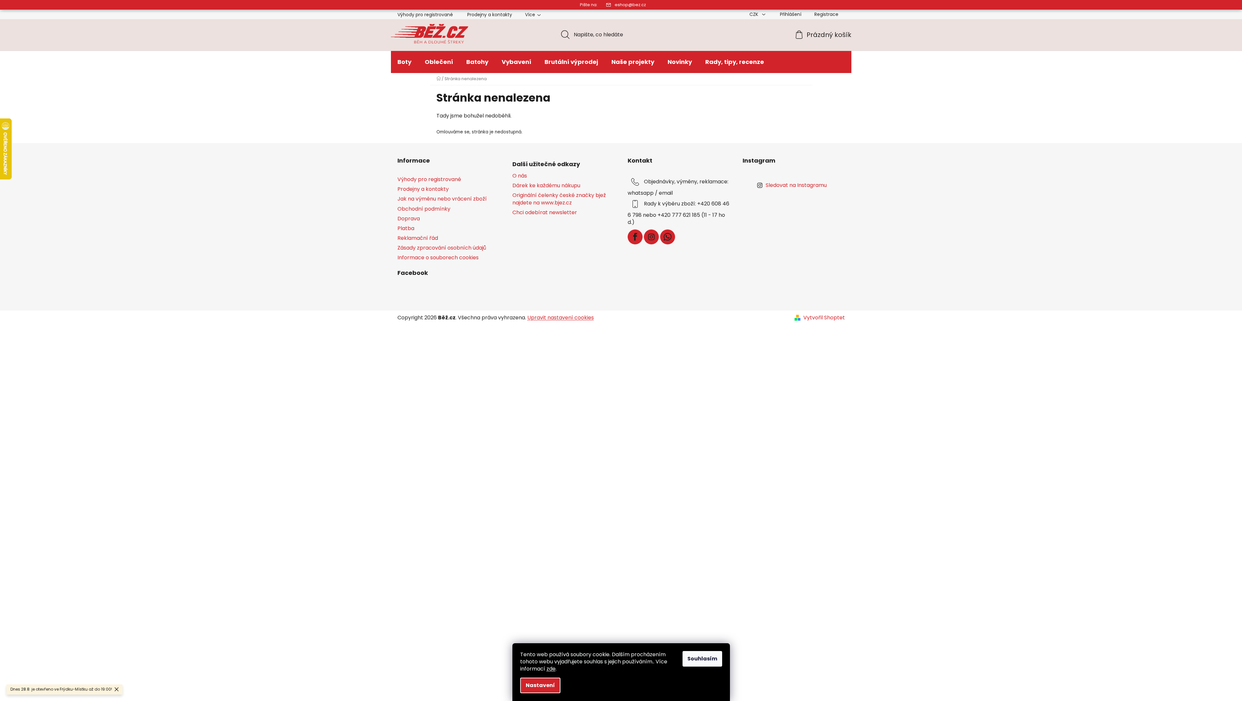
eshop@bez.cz (630, 4)
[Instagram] (651, 236)
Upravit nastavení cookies (560, 317)
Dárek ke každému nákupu (546, 185)
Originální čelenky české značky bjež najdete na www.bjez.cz (559, 199)
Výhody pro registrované (425, 14)
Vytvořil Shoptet (824, 317)
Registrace (826, 14)
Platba (405, 228)
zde (551, 668)
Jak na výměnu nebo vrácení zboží (442, 199)
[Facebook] (635, 236)
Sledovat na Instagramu (796, 185)
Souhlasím (702, 658)
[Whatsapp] (667, 236)
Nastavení (540, 685)
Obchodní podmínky (423, 209)
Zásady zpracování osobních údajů (441, 248)
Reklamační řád (417, 238)
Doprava (408, 218)
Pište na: (588, 4)
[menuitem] (404, 62)
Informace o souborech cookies (438, 257)
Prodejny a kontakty (489, 14)
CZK (754, 14)
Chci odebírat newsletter (544, 212)
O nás (519, 175)
